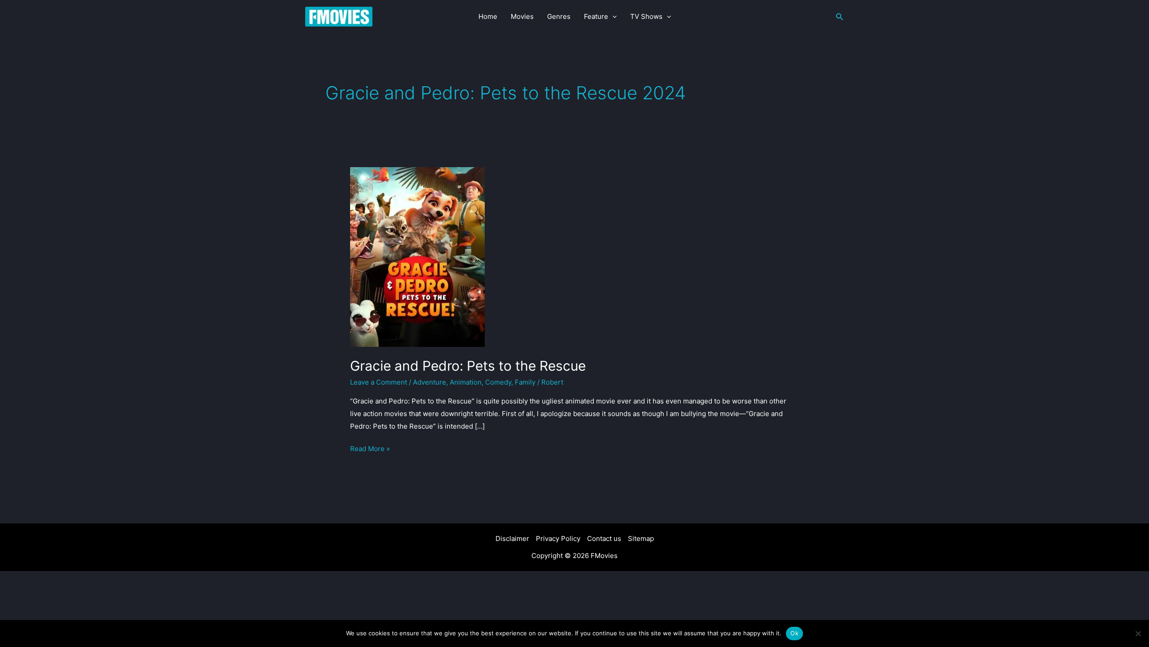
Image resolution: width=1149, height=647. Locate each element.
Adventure (429, 382)
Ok (794, 633)
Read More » (370, 449)
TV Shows (646, 16)
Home (487, 16)
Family (525, 382)
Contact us (604, 538)
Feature (596, 16)
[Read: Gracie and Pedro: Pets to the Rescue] (417, 256)
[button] (612, 16)
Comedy (498, 382)
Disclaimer (512, 538)
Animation (466, 382)
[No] (1137, 633)
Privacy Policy (558, 538)
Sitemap (641, 538)
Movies (522, 16)
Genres (558, 16)
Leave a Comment (378, 382)
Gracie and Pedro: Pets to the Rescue (468, 366)
